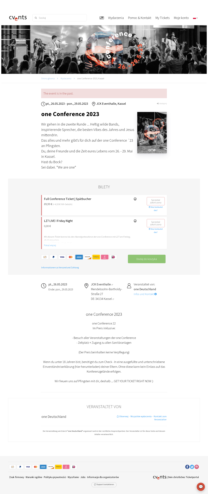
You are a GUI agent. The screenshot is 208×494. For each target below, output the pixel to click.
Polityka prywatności (55, 477)
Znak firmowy (16, 477)
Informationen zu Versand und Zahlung (60, 267)
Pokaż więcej (50, 245)
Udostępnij (162, 103)
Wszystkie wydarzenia (141, 416)
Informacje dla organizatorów (103, 477)
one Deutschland (53, 416)
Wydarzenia (66, 78)
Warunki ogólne (34, 477)
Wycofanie (73, 477)
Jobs (82, 477)
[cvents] (19, 17)
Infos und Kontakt (144, 294)
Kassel (108, 299)
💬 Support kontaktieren (104, 485)
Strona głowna (48, 78)
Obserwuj (123, 416)
